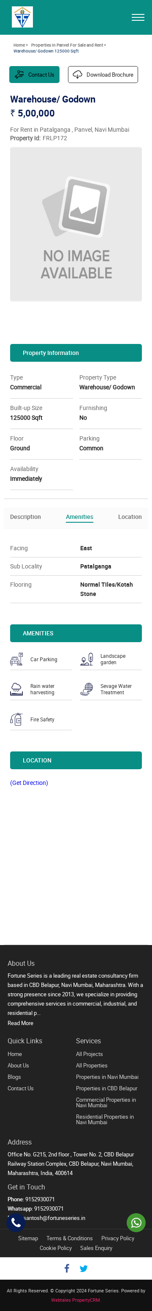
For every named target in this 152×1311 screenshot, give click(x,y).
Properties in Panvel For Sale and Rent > (68, 45)
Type (16, 377)
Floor (17, 438)
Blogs (14, 1077)
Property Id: (25, 138)
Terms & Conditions (69, 1238)
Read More (20, 1023)
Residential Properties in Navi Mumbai (105, 1119)
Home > (21, 45)
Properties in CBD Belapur (106, 1088)
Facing (19, 548)
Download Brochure (110, 74)
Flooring (21, 584)
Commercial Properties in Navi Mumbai (106, 1102)
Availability (24, 469)
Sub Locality (26, 566)
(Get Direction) (29, 783)
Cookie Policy (56, 1248)
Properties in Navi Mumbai (107, 1077)
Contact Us (41, 74)
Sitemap (28, 1238)
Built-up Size (26, 408)
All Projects (89, 1054)
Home (15, 1054)
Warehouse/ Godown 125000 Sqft (46, 51)
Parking (89, 438)
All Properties (92, 1065)
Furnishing (93, 408)
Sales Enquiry (96, 1248)
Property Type (97, 377)
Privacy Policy (117, 1238)
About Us (18, 1065)
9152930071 (49, 1208)
